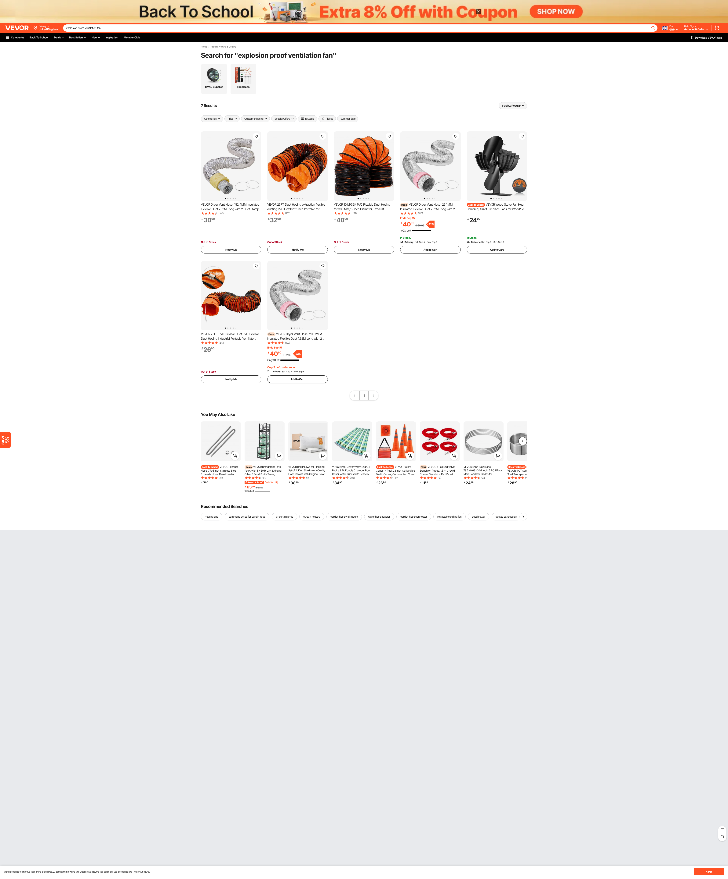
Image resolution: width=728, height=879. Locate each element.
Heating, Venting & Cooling (223, 46)
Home (204, 46)
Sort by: (506, 105)
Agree (709, 871)
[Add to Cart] (235, 456)
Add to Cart (430, 249)
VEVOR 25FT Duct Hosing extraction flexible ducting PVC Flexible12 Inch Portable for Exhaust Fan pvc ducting (296, 209)
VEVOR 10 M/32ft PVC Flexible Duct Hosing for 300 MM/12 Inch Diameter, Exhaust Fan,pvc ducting (362, 209)
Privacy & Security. (141, 871)
